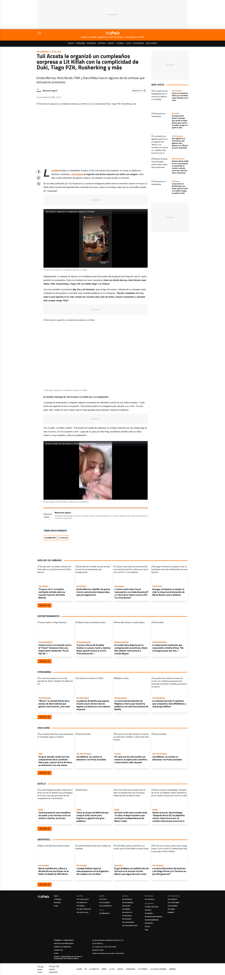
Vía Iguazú (126, 906)
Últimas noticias (152, 907)
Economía (149, 913)
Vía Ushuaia (149, 899)
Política (148, 910)
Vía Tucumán (104, 902)
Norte (111, 43)
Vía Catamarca (105, 906)
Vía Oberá (126, 909)
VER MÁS (43, 605)
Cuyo (128, 43)
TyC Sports (142, 969)
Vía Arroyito (82, 902)
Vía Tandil (81, 906)
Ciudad (120, 969)
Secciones (151, 43)
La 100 (111, 969)
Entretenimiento (152, 920)
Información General (154, 917)
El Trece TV (94, 969)
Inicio (71, 43)
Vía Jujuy (103, 899)
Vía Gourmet (173, 906)
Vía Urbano (43, 52)
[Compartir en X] (39, 184)
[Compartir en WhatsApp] (39, 178)
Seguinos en (137, 90)
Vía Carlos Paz (83, 899)
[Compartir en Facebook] (39, 172)
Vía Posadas (127, 899)
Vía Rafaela (127, 916)
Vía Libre (171, 909)
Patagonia (138, 43)
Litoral (120, 43)
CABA (56, 906)
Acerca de (58, 950)
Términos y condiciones (64, 940)
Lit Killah (55, 52)
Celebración (50, 537)
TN (86, 969)
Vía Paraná (126, 919)
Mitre (104, 969)
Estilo (147, 926)
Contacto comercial (62, 947)
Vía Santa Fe (127, 912)
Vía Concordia (128, 922)
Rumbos (171, 912)
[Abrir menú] (59, 33)
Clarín (79, 969)
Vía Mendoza (104, 913)
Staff (56, 953)
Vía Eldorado (127, 902)
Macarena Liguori (50, 90)
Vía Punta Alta (82, 912)
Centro (102, 43)
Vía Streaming (173, 902)
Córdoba (80, 43)
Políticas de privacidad (64, 943)
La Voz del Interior (158, 969)
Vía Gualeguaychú (129, 925)
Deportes (149, 923)
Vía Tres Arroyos (84, 909)
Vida (146, 930)
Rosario (91, 43)
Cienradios (130, 969)
